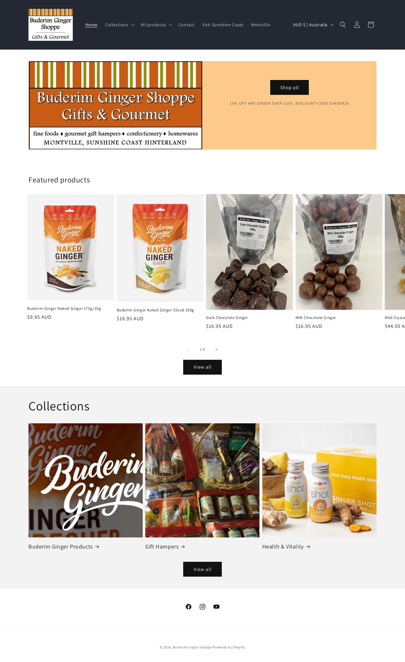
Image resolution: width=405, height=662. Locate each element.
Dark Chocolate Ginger (227, 317)
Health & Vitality (283, 546)
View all (203, 367)
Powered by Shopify (229, 647)
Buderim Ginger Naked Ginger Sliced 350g (155, 310)
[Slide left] (189, 350)
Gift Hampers (161, 546)
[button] (119, 24)
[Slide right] (216, 350)
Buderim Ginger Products (60, 546)
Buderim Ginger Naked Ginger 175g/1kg (64, 308)
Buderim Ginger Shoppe (192, 647)
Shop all (289, 87)
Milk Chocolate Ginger (316, 317)
